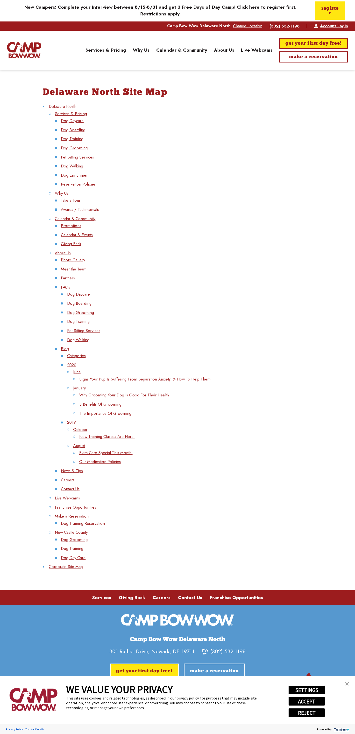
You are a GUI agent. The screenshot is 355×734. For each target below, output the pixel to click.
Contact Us (70, 489)
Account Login (334, 26)
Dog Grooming (74, 148)
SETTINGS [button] (306, 690)
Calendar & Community (75, 219)
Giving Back (71, 244)
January (79, 388)
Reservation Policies (78, 184)
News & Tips (72, 471)
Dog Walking (72, 166)
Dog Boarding (73, 130)
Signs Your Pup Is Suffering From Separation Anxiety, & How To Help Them (145, 379)
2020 (71, 365)
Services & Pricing (71, 114)
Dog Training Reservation (83, 523)
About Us (63, 253)
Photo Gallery (73, 260)
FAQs (65, 287)
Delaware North (62, 106)
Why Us (61, 193)
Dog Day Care (73, 558)
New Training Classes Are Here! (107, 436)
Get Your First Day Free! (313, 43)
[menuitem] (105, 50)
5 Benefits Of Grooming (100, 404)
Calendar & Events (77, 235)
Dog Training (72, 139)
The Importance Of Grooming (105, 413)
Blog (65, 349)
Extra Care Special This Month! (106, 453)
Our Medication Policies (100, 461)
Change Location (247, 26)
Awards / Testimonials (80, 209)
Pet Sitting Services (77, 157)
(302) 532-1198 (284, 26)
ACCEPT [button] (306, 701)
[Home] (24, 50)
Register (330, 11)
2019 (71, 422)
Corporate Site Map (66, 566)
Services (101, 597)
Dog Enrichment (75, 175)
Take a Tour (70, 200)
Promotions (71, 226)
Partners (68, 278)
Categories (76, 356)
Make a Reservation (313, 57)
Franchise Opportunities (75, 507)
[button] (347, 684)
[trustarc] (341, 729)
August (79, 446)
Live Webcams (67, 498)
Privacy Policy (14, 729)
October (80, 429)
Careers (67, 480)
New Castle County (71, 532)
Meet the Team (73, 269)
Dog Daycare (72, 121)
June (77, 372)
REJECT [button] (307, 712)
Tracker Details (34, 729)
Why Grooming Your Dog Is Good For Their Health (124, 395)
